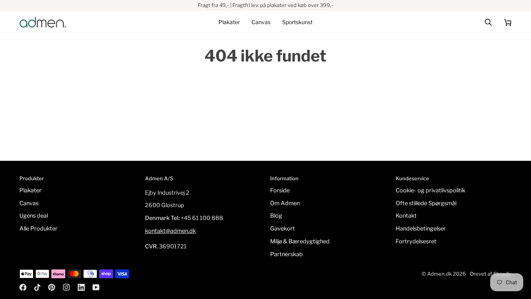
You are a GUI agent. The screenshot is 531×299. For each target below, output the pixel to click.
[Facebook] (22, 287)
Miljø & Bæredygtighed (300, 241)
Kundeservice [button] (412, 178)
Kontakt (406, 215)
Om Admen (285, 203)
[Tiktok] (37, 287)
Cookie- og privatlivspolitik (430, 190)
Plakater (30, 190)
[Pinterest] (51, 287)
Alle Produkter (38, 228)
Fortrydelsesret (416, 241)
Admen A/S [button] (159, 178)
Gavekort (282, 228)
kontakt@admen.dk (170, 230)
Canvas (28, 203)
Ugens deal (33, 215)
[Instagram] (66, 287)
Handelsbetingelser (421, 228)
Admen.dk (439, 274)
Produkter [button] (31, 178)
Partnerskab (286, 254)
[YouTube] (96, 287)
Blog (276, 215)
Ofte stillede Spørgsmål (426, 203)
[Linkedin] (81, 287)
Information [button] (284, 178)
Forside (280, 190)
